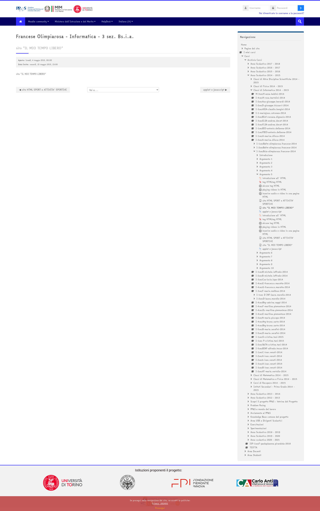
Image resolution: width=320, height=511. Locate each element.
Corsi (247, 56)
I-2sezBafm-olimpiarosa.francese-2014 (276, 147)
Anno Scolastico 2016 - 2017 (265, 67)
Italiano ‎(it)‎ (125, 21)
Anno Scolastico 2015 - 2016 (265, 71)
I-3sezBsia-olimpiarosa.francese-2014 (276, 151)
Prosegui (160, 508)
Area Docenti (254, 451)
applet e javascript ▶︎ (215, 90)
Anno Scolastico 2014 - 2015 (265, 75)
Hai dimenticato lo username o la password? (281, 13)
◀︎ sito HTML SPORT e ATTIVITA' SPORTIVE (43, 90)
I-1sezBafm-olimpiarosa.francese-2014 (276, 143)
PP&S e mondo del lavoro (263, 409)
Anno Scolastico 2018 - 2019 (265, 432)
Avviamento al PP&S (260, 413)
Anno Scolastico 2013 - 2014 (265, 393)
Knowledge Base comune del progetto (269, 416)
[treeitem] (270, 250)
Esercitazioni (257, 424)
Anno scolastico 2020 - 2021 (265, 439)
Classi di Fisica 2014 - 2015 (268, 86)
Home (243, 44)
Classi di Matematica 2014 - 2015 (271, 375)
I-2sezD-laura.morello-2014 (271, 298)
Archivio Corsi (255, 60)
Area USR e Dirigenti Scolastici (266, 420)
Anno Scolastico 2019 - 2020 (265, 436)
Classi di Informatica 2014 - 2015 (271, 90)
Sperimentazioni (258, 428)
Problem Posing (258, 405)
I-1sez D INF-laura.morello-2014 (273, 294)
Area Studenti (254, 455)
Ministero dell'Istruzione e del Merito (74, 21)
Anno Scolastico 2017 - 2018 (265, 63)
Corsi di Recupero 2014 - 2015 (270, 382)
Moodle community (37, 21)
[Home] (54, 8)
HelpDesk (106, 21)
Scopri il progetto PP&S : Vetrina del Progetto (274, 401)
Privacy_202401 (160, 503)
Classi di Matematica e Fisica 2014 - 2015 (275, 379)
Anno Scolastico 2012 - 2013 (265, 397)
